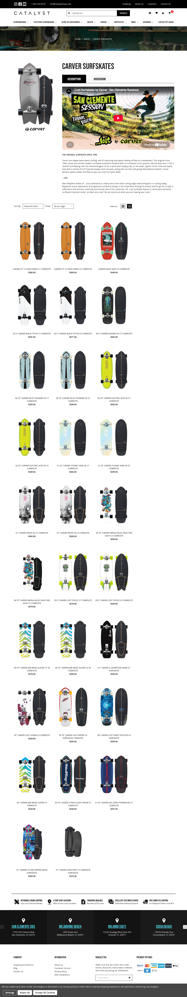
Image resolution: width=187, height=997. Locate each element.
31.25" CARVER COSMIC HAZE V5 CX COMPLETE (114, 467)
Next (185, 927)
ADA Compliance (62, 974)
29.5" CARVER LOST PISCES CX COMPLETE (114, 600)
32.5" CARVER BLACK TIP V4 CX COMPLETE (73, 333)
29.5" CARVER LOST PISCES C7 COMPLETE (73, 600)
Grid (129, 206)
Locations (152, 4)
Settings (9, 992)
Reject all (25, 992)
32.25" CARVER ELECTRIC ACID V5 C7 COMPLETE (113, 399)
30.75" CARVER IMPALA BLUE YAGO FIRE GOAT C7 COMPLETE (32, 601)
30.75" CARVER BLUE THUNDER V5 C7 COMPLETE (32, 399)
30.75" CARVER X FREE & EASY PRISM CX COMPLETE (73, 804)
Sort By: (17, 206)
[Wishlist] (156, 13)
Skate (90, 22)
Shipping (127, 4)
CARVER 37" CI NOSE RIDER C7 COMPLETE (32, 269)
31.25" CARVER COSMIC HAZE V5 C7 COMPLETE (73, 467)
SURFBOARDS (20, 22)
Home (78, 39)
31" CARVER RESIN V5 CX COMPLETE (73, 533)
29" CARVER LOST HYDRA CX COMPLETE (32, 735)
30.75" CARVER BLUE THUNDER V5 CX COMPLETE (73, 399)
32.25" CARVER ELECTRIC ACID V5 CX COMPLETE (31, 467)
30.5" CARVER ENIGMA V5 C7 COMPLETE (114, 333)
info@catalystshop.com (60, 4)
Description (74, 79)
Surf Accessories (71, 22)
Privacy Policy (60, 971)
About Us (139, 4)
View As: (114, 206)
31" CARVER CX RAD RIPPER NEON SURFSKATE (31, 871)
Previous (2, 927)
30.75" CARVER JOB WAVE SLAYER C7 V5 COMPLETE (32, 669)
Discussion (100, 79)
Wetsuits (119, 22)
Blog (15, 968)
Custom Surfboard (44, 22)
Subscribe (129, 978)
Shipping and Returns (23, 965)
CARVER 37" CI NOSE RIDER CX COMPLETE (73, 269)
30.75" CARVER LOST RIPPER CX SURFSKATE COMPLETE (73, 736)
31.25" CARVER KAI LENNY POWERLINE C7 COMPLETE (114, 804)
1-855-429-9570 (38, 4)
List (123, 206)
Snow (104, 22)
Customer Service (62, 968)
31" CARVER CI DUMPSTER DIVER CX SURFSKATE (114, 669)
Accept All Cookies (45, 992)
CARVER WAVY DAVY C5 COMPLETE (114, 269)
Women (147, 22)
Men (133, 22)
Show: (48, 206)
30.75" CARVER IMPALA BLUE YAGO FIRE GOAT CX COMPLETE (114, 534)
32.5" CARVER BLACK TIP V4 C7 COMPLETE (32, 333)
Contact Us (166, 4)
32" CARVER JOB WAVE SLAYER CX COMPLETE (32, 804)
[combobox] (93, 13)
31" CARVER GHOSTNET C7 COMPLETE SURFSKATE (73, 871)
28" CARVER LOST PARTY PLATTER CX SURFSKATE (114, 736)
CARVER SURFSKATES (102, 39)
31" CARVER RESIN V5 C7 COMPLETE (32, 533)
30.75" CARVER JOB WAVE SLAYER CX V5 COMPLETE (73, 669)
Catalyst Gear (166, 22)
